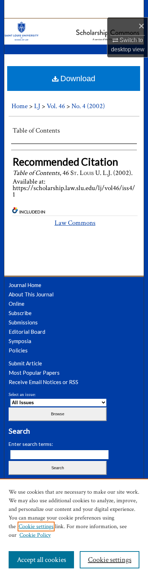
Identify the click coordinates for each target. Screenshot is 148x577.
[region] (74, 528)
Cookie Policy (35, 535)
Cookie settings (36, 526)
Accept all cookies (41, 559)
